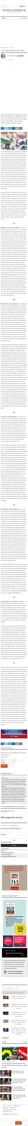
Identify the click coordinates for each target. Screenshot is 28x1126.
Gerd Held (12, 55)
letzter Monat (18, 993)
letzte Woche (9, 993)
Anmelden (5, 825)
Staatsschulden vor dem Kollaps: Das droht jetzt (17, 1072)
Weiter (4, 766)
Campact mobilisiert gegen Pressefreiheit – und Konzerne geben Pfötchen (18, 1022)
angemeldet (10, 806)
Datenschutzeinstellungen (9, 1109)
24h (3, 993)
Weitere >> (6, 1038)
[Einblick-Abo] (14, 917)
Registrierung (14, 825)
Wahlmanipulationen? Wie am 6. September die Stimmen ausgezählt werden (18, 1014)
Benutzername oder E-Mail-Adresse (11, 828)
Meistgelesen (8, 988)
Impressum (5, 1107)
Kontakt (9, 1105)
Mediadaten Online (7, 1111)
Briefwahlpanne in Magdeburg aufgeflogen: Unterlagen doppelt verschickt (18, 1006)
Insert (18, 1123)
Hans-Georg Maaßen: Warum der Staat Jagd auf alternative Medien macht (18, 1088)
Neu (17, 988)
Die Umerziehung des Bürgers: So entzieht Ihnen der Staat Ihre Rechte (18, 1096)
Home (4, 1105)
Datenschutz (13, 1107)
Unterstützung (17, 1105)
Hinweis (3, 802)
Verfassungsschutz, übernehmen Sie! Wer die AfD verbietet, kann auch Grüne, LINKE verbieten (14, 1065)
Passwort (3, 834)
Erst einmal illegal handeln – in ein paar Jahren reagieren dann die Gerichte (18, 1080)
